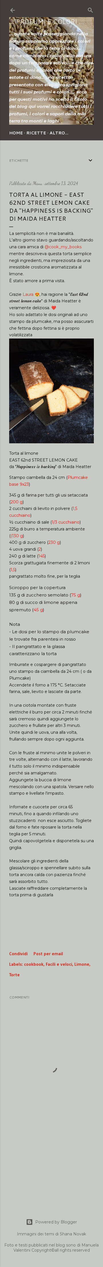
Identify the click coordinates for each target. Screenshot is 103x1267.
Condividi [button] (18, 954)
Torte (14, 975)
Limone (81, 964)
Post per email (48, 954)
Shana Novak (73, 1234)
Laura (28, 294)
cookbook (33, 964)
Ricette (36, 133)
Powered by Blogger (56, 1222)
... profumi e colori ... (46, 21)
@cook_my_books (63, 246)
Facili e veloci (59, 964)
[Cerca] (90, 9)
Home (16, 133)
